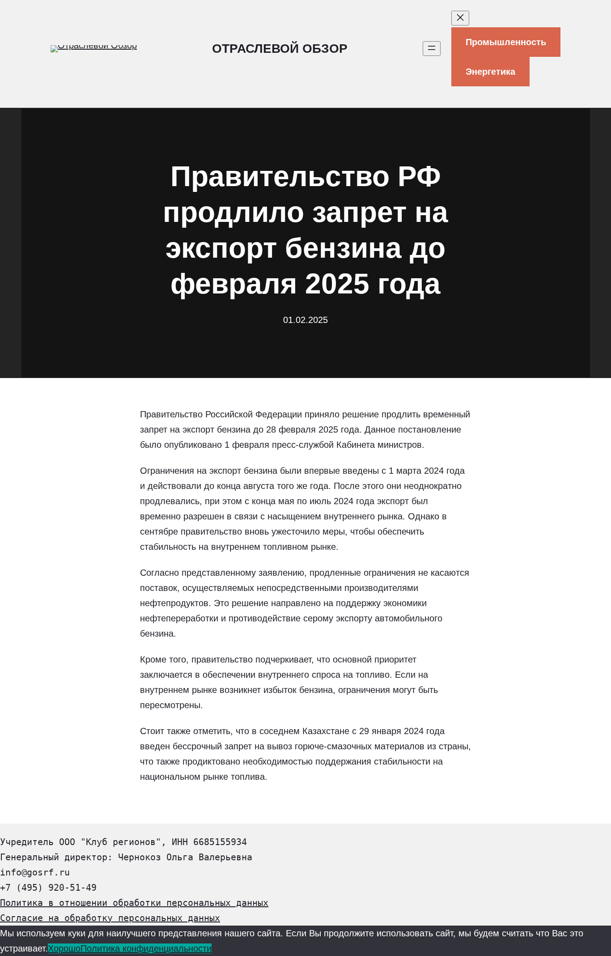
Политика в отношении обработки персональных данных (134, 902)
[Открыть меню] (432, 48)
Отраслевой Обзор (280, 48)
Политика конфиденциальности (146, 948)
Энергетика (490, 71)
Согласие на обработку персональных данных (110, 918)
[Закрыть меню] (460, 18)
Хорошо (64, 948)
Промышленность (506, 42)
